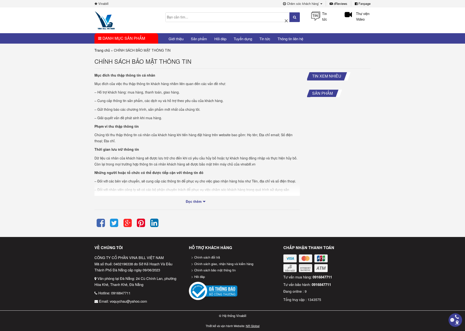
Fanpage (364, 3)
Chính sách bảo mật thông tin (215, 270)
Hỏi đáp (199, 276)
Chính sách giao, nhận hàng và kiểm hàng (223, 263)
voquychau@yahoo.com (128, 301)
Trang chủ (102, 50)
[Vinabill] (104, 19)
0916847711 (121, 292)
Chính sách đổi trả (207, 257)
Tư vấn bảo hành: (307, 284)
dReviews (340, 3)
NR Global (253, 326)
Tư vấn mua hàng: (307, 276)
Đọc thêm (194, 201)
